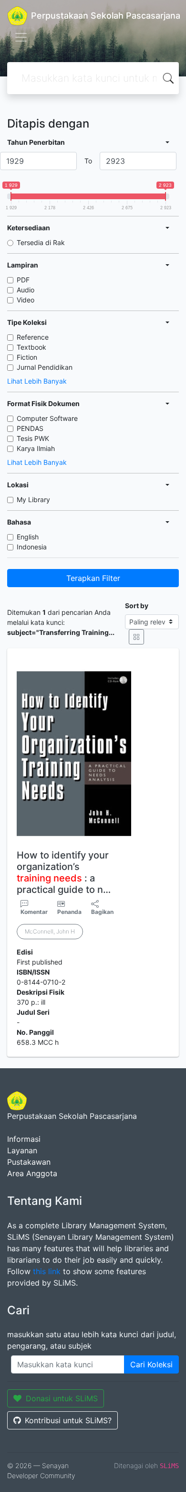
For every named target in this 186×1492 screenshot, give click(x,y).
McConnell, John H (50, 931)
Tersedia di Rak (41, 242)
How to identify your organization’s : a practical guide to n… (64, 872)
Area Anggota (32, 1173)
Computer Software (47, 418)
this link (47, 1271)
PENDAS (30, 428)
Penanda (69, 911)
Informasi (24, 1139)
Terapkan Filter (93, 578)
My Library (33, 499)
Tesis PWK (33, 438)
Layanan (22, 1150)
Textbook (31, 347)
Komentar (34, 911)
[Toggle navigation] (21, 37)
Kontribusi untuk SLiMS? (68, 1420)
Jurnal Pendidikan (44, 367)
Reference (33, 337)
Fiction (27, 357)
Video (25, 300)
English (28, 537)
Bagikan (102, 911)
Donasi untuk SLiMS (62, 1398)
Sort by (136, 605)
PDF (23, 280)
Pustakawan (29, 1162)
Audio (25, 290)
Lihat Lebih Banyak (37, 381)
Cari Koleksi (151, 1364)
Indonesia (32, 547)
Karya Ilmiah (36, 448)
